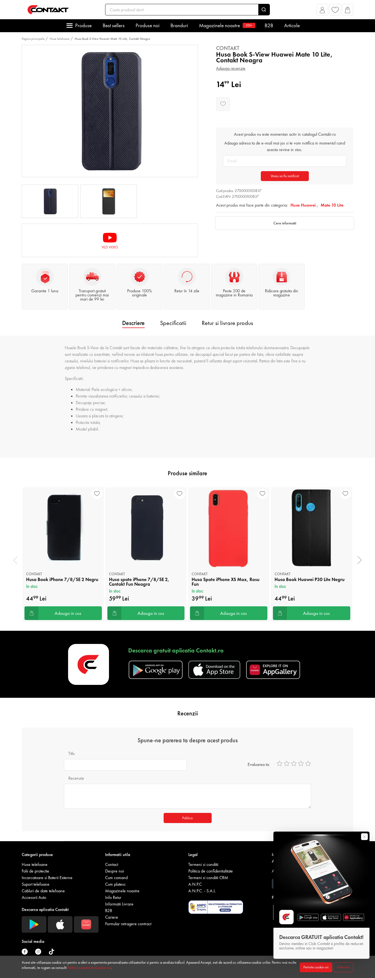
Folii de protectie (35, 871)
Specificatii (173, 323)
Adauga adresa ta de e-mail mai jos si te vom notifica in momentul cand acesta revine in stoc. (284, 146)
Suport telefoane (35, 884)
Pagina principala (33, 39)
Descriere (133, 323)
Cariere (111, 917)
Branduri (179, 25)
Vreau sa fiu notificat (285, 176)
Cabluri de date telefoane (43, 891)
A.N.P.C (195, 884)
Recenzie (76, 778)
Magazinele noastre (225, 25)
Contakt (227, 48)
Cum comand (116, 877)
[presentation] (15, 560)
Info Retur (113, 897)
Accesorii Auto (34, 897)
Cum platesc (115, 884)
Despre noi (114, 871)
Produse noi (147, 25)
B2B (269, 25)
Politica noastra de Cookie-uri (89, 967)
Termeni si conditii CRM (208, 877)
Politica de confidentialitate (210, 871)
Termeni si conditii (203, 864)
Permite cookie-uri (316, 967)
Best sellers (114, 25)
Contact (111, 864)
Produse (83, 25)
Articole (292, 25)
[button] (322, 11)
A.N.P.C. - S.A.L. (202, 891)
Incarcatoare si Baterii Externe (47, 877)
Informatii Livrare (119, 904)
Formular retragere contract (128, 924)
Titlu (71, 753)
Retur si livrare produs (227, 323)
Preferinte (343, 967)
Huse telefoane (59, 39)
